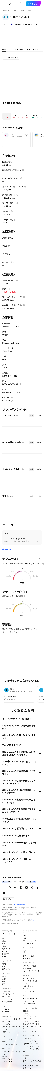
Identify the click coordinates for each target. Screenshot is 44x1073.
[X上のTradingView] (4, 887)
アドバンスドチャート (31, 1046)
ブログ (25, 983)
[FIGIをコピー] (20, 392)
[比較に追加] (27, 135)
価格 (24, 938)
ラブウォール (7, 1022)
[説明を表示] (11, 162)
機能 (24, 936)
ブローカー (27, 953)
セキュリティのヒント (31, 1024)
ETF (3, 944)
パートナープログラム (31, 1066)
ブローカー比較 (28, 956)
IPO (3, 984)
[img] (34, 24)
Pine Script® (7, 1002)
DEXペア (5, 954)
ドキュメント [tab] (32, 49)
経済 (4, 976)
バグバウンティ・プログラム (32, 1027)
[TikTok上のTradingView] (37, 887)
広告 (24, 1058)
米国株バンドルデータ (31, 971)
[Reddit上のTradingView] (4, 893)
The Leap (26, 958)
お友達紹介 (6, 1024)
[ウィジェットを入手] (39, 558)
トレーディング (8, 1039)
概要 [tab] (4, 49)
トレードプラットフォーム (32, 1050)
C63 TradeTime (29, 1004)
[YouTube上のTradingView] (15, 887)
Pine (4, 957)
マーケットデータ (29, 941)
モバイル (5, 1009)
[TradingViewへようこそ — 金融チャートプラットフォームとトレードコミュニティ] (11, 102)
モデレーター (7, 1032)
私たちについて (28, 978)
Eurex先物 (27, 968)
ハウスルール (7, 1029)
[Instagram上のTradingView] (21, 887)
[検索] (21, 3)
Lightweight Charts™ (31, 1044)
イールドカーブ (8, 994)
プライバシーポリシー (31, 1016)
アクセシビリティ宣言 (31, 1021)
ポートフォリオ (8, 991)
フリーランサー (8, 1059)
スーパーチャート (8, 934)
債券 (4, 946)
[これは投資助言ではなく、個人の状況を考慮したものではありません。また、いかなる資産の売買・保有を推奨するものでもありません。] (24, 596)
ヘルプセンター (28, 986)
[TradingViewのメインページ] (9, 3)
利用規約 (26, 1011)
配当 (4, 982)
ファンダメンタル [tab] (16, 49)
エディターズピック (9, 1044)
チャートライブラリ (30, 1041)
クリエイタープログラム (11, 1027)
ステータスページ (29, 1031)
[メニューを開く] (3, 3)
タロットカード (28, 1001)
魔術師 (4, 1056)
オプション (6, 997)
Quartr (33, 920)
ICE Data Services (19, 904)
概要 (24, 951)
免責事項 (26, 1014)
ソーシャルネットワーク (11, 1019)
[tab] (31, 415)
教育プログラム (28, 1068)
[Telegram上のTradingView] (32, 887)
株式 (4, 941)
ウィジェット (28, 1038)
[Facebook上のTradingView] (9, 887)
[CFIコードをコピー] (12, 401)
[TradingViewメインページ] (11, 877)
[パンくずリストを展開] (15, 10)
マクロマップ (7, 999)
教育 (4, 1042)
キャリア (26, 989)
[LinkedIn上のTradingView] (26, 887)
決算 (4, 979)
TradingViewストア (30, 998)
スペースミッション (30, 981)
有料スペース (7, 1062)
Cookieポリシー (29, 1019)
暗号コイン (6, 949)
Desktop (5, 1012)
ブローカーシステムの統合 (32, 1062)
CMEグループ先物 (29, 966)
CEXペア (5, 951)
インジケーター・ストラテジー (11, 1053)
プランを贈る (28, 943)
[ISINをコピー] (20, 384)
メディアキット (28, 991)
